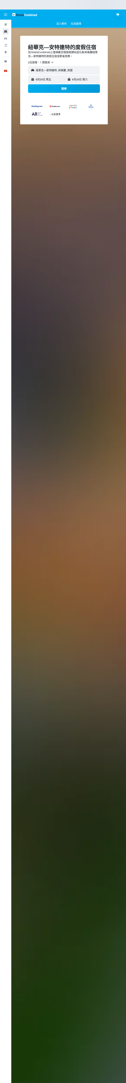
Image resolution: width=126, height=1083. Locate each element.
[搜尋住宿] (5, 31)
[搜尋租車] (5, 38)
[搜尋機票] (5, 24)
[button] (5, 14)
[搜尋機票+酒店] (5, 45)
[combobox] (41, 62)
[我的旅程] (5, 61)
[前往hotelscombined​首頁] (24, 14)
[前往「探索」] (5, 52)
